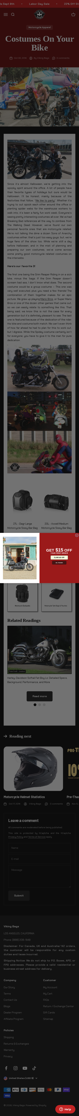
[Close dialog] (76, 535)
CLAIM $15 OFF (59, 557)
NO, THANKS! (59, 562)
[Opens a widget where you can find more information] (65, 1109)
